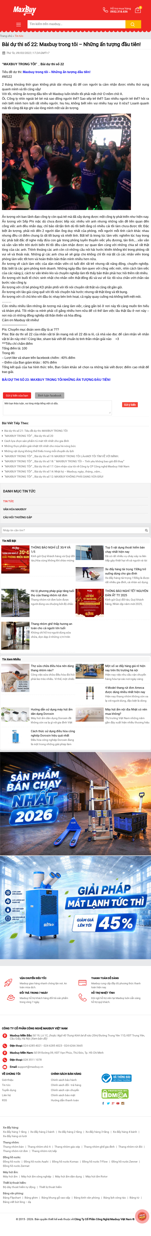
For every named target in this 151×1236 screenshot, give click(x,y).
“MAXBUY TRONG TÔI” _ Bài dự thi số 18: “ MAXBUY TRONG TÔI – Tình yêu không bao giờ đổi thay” (64, 461)
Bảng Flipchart (12, 1197)
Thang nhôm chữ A (39, 1146)
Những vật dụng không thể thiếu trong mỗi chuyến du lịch (39, 451)
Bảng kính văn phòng (87, 1197)
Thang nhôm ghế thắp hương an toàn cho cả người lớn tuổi (51, 626)
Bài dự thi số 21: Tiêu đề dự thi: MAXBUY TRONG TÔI (36, 430)
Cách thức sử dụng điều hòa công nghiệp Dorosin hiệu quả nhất (53, 733)
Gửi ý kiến (130, 404)
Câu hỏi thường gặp (17, 517)
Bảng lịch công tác (114, 1197)
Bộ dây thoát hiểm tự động (19, 1187)
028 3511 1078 (32, 1059)
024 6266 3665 (73, 1045)
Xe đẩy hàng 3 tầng (97, 1131)
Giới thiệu (7, 1079)
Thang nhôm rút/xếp (44, 1151)
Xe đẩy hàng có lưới (15, 1136)
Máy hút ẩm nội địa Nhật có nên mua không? (126, 712)
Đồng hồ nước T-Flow (95, 1161)
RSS (4, 1100)
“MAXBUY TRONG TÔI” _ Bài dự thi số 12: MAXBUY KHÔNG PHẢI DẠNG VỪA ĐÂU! (53, 476)
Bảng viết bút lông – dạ (17, 1201)
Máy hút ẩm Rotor (97, 1176)
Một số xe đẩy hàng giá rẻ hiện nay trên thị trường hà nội (125, 668)
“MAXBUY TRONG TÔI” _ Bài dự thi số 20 (28, 435)
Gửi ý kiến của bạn (17, 395)
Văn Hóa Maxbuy (15, 509)
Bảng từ (134, 1197)
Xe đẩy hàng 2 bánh (42, 1131)
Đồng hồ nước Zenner (124, 1161)
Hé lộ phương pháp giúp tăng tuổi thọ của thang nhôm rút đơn (52, 593)
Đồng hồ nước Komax (65, 1161)
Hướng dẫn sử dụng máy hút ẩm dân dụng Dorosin (52, 712)
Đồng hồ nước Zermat (16, 1165)
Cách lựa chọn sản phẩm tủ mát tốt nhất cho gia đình (36, 440)
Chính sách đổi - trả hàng (66, 1085)
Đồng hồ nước (11, 1161)
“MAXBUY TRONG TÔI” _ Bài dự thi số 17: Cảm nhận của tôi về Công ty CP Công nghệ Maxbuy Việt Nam (66, 466)
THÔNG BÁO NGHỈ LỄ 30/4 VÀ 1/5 (51, 550)
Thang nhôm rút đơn (15, 1151)
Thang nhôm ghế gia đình (99, 1146)
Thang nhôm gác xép (67, 1146)
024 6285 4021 (32, 1045)
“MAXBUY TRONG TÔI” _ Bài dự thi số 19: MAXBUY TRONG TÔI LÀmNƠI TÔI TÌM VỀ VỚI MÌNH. (61, 456)
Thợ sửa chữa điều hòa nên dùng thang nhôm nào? (52, 668)
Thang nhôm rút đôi (130, 1146)
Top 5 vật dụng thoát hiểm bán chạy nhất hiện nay (125, 550)
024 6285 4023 (53, 1045)
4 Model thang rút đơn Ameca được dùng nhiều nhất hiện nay (125, 690)
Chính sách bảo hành (64, 1079)
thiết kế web (55, 1219)
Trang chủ (6, 35)
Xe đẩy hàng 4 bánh (125, 1131)
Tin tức (19, 35)
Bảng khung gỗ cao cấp (55, 1197)
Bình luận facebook (49, 395)
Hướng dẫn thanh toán (65, 1100)
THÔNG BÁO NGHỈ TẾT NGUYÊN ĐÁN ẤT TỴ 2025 (126, 593)
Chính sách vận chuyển (65, 1090)
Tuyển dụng (9, 1090)
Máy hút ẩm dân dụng (68, 1176)
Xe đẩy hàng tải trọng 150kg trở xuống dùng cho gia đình (125, 571)
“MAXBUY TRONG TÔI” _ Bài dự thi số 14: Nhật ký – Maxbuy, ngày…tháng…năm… (53, 471)
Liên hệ (6, 1095)
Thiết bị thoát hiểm (50, 1187)
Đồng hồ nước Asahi (36, 1161)
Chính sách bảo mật (63, 1095)
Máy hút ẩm (10, 1176)
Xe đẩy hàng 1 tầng (15, 1131)
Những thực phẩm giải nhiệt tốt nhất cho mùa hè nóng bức (40, 446)
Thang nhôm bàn (13, 1146)
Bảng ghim (31, 1197)
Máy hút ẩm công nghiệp (36, 1176)
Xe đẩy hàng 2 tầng (70, 1131)
